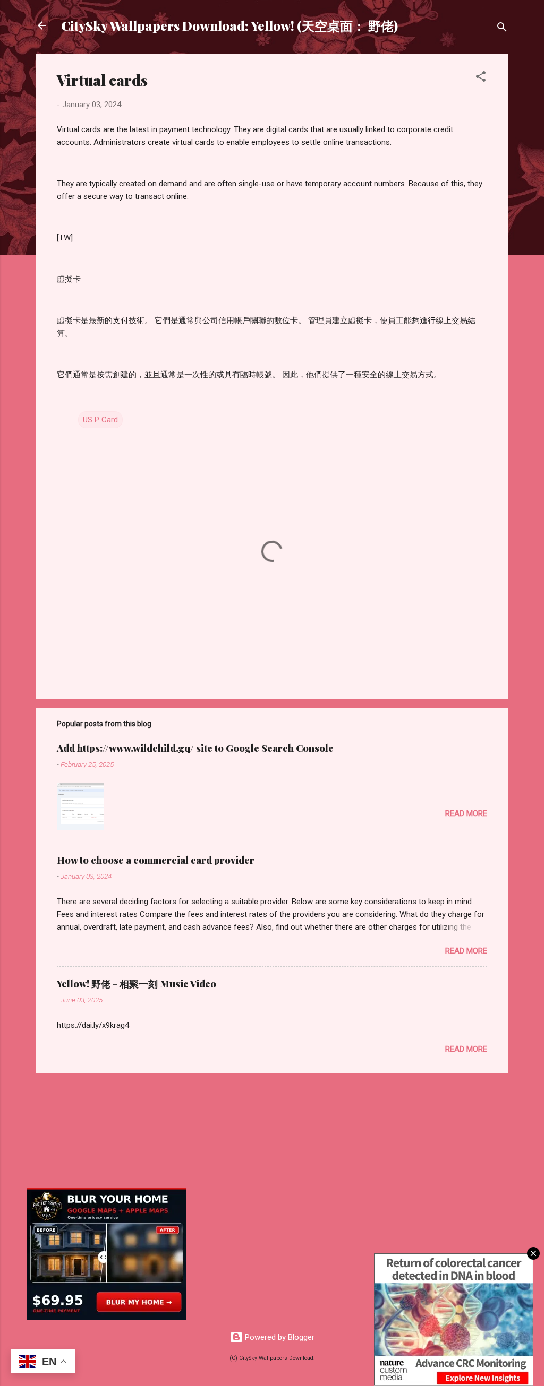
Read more (466, 813)
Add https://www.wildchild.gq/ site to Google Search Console (195, 748)
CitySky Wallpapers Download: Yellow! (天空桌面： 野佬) (229, 25)
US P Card (100, 420)
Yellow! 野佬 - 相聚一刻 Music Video (136, 983)
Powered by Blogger (278, 1337)
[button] (480, 78)
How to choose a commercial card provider (155, 860)
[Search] (502, 29)
